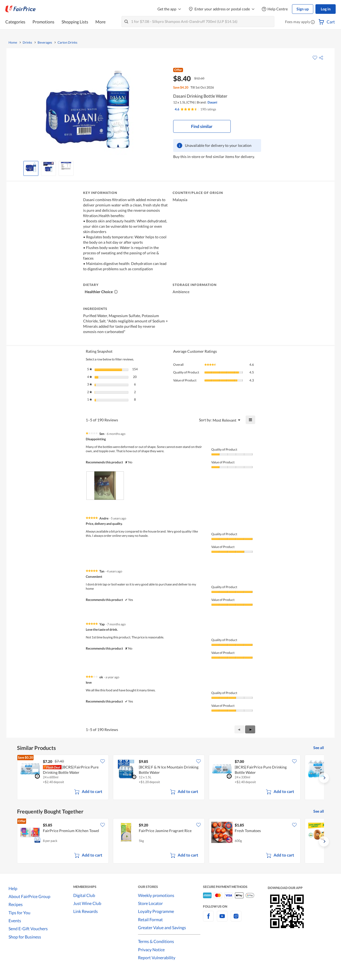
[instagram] (236, 919)
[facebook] (208, 919)
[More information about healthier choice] (116, 292)
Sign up (303, 9)
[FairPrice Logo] (20, 9)
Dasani (212, 102)
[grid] (170, 778)
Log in (326, 9)
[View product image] (31, 167)
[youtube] (222, 919)
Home (13, 42)
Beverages (45, 42)
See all (318, 747)
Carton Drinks (67, 42)
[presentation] (105, 486)
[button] (313, 22)
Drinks (27, 42)
